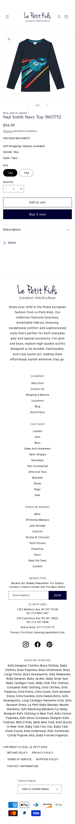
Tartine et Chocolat (37, 537)
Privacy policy (42, 752)
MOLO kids (24, 722)
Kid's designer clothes (23, 665)
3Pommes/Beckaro (37, 519)
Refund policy (17, 752)
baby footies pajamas (52, 735)
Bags (37, 489)
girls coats (43, 691)
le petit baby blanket (43, 704)
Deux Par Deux (38, 560)
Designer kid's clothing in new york (28, 713)
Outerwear (37, 460)
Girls (37, 437)
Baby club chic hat (38, 726)
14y (10, 172)
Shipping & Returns (37, 394)
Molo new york (43, 722)
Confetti (37, 566)
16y (26, 172)
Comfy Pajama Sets (21, 735)
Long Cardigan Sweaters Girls (43, 700)
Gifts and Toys (37, 471)
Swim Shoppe (37, 454)
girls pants (26, 691)
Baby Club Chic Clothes (52, 683)
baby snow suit (57, 678)
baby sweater (15, 678)
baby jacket (36, 678)
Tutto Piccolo (37, 543)
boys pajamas (27, 670)
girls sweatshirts (48, 696)
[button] (7, 17)
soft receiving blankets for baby (44, 709)
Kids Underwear (35, 731)
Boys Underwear (50, 670)
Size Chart (37, 383)
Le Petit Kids (38, 747)
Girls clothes (51, 687)
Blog (37, 406)
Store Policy (37, 412)
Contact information (22, 766)
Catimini (37, 531)
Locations (37, 400)
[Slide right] (46, 105)
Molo (37, 514)
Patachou (37, 549)
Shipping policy (47, 759)
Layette (37, 431)
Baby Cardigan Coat (20, 683)
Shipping (8, 131)
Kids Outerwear (58, 731)
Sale (37, 495)
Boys (37, 442)
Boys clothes (49, 665)
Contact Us (37, 389)
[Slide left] (28, 105)
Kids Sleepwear (59, 674)
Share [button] (12, 242)
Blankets (37, 477)
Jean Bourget (37, 525)
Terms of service (19, 759)
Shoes (37, 483)
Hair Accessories (37, 466)
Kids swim (27, 718)
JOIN (57, 595)
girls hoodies (25, 696)
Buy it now (37, 214)
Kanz (37, 554)
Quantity (8, 182)
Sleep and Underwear (37, 448)
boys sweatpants (35, 674)
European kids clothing (23, 687)
